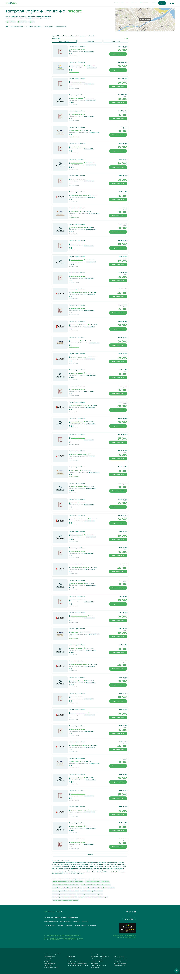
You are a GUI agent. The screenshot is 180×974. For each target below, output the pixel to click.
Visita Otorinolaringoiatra (49, 956)
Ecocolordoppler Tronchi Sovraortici (98, 965)
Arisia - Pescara (75, 130)
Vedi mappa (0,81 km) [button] (91, 100)
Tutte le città (68, 925)
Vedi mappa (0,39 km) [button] (94, 132)
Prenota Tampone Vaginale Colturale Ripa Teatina (65, 891)
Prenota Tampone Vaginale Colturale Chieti (64, 894)
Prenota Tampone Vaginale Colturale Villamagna (65, 900)
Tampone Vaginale (48, 958)
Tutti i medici (60, 925)
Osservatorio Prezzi (118, 3)
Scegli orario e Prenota (118, 54)
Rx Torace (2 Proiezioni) (119, 956)
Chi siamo (47, 917)
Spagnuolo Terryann (74, 72)
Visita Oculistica (71, 956)
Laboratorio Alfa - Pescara (78, 49)
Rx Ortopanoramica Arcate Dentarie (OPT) (100, 956)
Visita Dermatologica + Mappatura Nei (76, 961)
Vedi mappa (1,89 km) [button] (92, 67)
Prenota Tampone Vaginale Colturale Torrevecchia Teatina (99, 888)
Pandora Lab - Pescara (77, 98)
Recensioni (134, 3)
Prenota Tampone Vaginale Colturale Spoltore (97, 881)
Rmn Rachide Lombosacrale (120, 963)
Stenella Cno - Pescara (77, 66)
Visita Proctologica (48, 965)
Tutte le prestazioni (49, 925)
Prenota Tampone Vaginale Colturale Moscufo (64, 897)
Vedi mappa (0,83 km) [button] (89, 51)
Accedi (154, 3)
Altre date (90, 854)
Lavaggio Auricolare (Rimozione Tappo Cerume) (78, 965)
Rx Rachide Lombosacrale (119, 965)
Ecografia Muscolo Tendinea (97, 961)
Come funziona (55, 917)
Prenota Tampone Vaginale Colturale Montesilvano (66, 884)
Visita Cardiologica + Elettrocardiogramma (77, 963)
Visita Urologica (47, 960)
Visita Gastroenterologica (49, 963)
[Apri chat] (176, 970)
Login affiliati (129, 919)
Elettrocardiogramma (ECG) (97, 960)
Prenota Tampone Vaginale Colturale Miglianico (90, 894)
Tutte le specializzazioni (79, 925)
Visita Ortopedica (48, 961)
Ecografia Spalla (117, 961)
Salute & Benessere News (51, 921)
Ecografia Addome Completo (120, 958)
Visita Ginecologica (72, 958)
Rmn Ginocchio (94, 963)
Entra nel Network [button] (144, 3)
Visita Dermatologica (72, 960)
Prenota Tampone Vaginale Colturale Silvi (91, 891)
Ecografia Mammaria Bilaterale (121, 960)
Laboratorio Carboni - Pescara (79, 195)
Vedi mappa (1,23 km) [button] (90, 197)
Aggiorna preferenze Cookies (129, 937)
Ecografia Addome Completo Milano (99, 958)
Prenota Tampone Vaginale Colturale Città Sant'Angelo (93, 897)
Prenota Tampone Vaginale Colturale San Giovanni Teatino (68, 881)
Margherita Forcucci (74, 136)
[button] (173, 3)
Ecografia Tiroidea (95, 967)
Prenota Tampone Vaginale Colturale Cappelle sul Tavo (67, 888)
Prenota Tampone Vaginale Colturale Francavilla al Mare (95, 884)
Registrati (162, 3)
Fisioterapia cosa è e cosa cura (51, 967)
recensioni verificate (113, 872)
